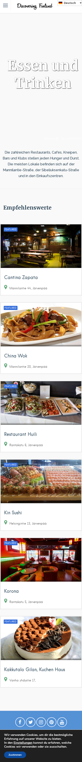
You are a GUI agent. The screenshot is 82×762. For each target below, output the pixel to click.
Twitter (30, 723)
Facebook (20, 723)
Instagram (41, 723)
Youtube (62, 723)
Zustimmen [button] (15, 755)
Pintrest (51, 723)
